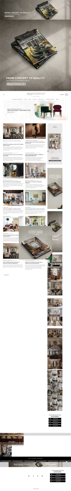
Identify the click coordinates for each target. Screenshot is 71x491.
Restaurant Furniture (50, 99)
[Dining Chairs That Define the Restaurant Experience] (35, 170)
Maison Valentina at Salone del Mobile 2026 (12, 181)
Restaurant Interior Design (17, 99)
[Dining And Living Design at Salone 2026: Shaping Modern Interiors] (13, 131)
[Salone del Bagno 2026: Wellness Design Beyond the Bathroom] (35, 131)
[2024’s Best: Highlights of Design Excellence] (13, 198)
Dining (25, 99)
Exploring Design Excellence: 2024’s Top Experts (35, 209)
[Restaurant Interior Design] (35, 94)
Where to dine (40, 99)
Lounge (29, 99)
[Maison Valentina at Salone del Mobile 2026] (13, 170)
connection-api (36, 488)
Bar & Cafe (35, 99)
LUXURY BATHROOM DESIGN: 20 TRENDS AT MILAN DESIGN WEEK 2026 (34, 155)
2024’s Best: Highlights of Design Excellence (12, 209)
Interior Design (10, 140)
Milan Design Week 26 (17, 140)
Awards (57, 99)
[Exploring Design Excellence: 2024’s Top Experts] (35, 198)
